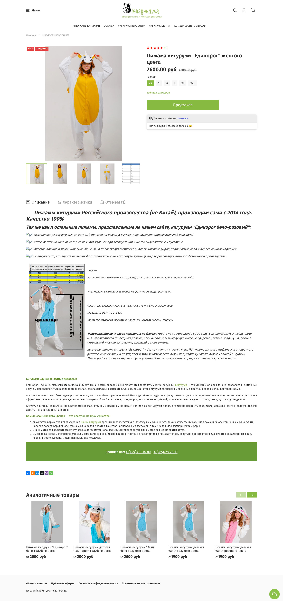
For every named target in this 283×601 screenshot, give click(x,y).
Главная (31, 35)
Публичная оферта (63, 583)
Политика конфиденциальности (98, 583)
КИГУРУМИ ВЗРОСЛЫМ (131, 25)
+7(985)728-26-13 (166, 452)
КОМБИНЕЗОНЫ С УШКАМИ (190, 25)
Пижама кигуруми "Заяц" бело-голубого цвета (137, 549)
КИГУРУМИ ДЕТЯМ (159, 25)
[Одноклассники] (33, 473)
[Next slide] (136, 103)
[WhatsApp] (51, 473)
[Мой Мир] (37, 473)
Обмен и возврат (36, 583)
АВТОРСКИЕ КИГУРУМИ (86, 25)
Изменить (183, 118)
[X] (42, 473)
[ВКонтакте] (28, 473)
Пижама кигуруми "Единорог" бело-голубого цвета (47, 549)
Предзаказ (182, 105)
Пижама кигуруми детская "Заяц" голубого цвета (186, 549)
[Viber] (46, 473)
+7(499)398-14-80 (138, 452)
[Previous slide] (31, 103)
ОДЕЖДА (109, 25)
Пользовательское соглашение (141, 583)
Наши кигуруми (91, 422)
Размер (151, 76)
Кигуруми (181, 384)
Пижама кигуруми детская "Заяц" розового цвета (233, 549)
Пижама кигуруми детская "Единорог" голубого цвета (92, 549)
